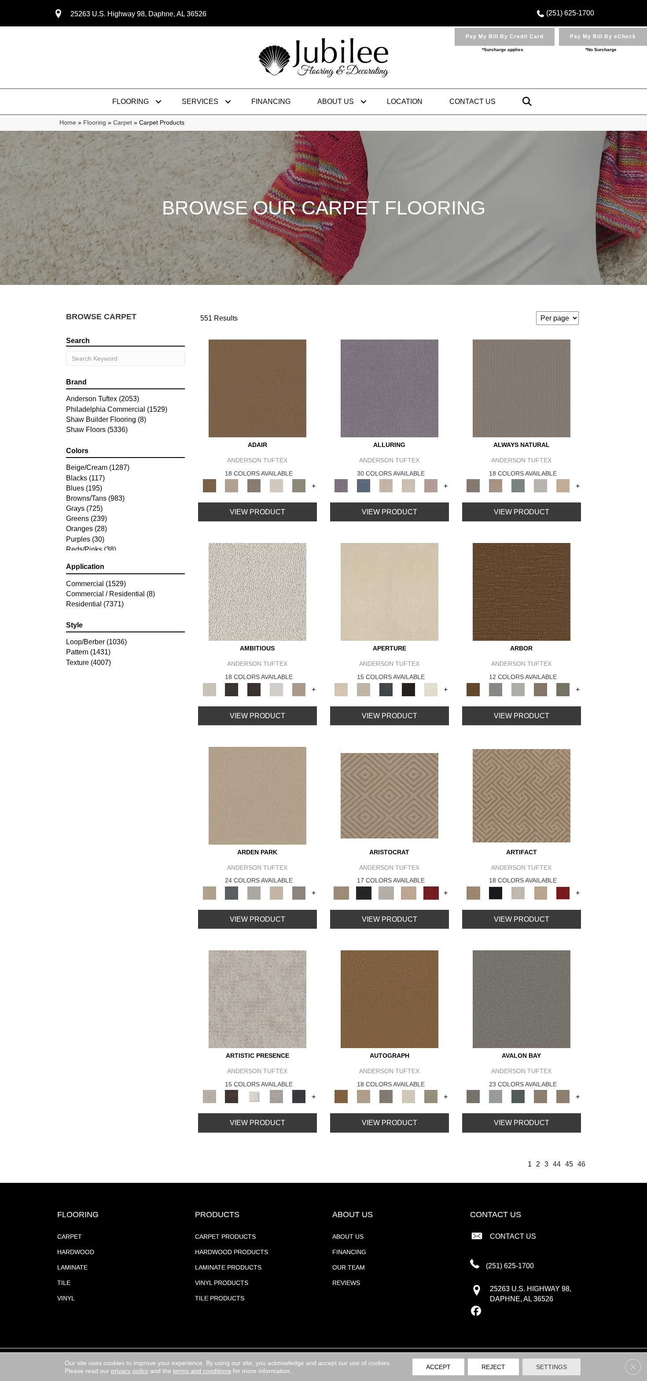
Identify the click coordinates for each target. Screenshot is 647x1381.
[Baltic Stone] (257, 999)
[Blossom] (431, 485)
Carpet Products (225, 1236)
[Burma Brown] (232, 1096)
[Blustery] (541, 485)
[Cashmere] (409, 892)
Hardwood (75, 1251)
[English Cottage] (299, 485)
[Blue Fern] (518, 485)
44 (557, 1164)
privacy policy (129, 1370)
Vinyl (66, 1298)
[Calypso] (496, 1096)
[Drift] (277, 892)
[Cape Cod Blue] (386, 689)
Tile (63, 1282)
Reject (493, 1366)
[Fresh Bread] (299, 689)
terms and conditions (202, 1370)
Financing (270, 101)
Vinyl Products (221, 1282)
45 (569, 1164)
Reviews (346, 1282)
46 (581, 1164)
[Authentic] (257, 795)
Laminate (72, 1267)
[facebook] (476, 1311)
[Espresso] (409, 689)
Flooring (130, 101)
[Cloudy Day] (254, 892)
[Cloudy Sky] (496, 689)
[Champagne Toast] (232, 485)
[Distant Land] (563, 1096)
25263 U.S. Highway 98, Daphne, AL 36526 (138, 14)
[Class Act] (254, 485)
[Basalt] (386, 485)
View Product (257, 512)
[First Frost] (277, 689)
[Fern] (563, 689)
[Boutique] (563, 485)
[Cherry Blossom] (431, 892)
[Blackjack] (364, 892)
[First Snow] (431, 689)
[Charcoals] (232, 689)
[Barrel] (521, 387)
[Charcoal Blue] (518, 1096)
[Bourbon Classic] (257, 387)
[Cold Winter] (277, 1096)
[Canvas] (257, 591)
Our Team (348, 1267)
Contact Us (472, 101)
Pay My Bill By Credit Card (505, 36)
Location (405, 101)
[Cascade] (386, 892)
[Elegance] (277, 485)
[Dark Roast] (254, 689)
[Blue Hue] (232, 892)
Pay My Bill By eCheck (603, 36)
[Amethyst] (389, 387)
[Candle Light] (254, 1096)
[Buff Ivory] (389, 591)
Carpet (122, 122)
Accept (438, 1366)
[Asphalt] (521, 999)
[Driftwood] (541, 689)
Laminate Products (228, 1267)
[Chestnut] (521, 591)
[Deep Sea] (299, 1096)
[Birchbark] (409, 485)
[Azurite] (364, 485)
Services (200, 101)
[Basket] (496, 485)
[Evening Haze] (299, 892)
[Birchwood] (389, 795)
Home (67, 122)
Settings (551, 1366)
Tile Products (219, 1298)
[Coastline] (518, 689)
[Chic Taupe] (541, 1096)
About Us (335, 101)
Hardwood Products (231, 1251)
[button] (158, 101)
